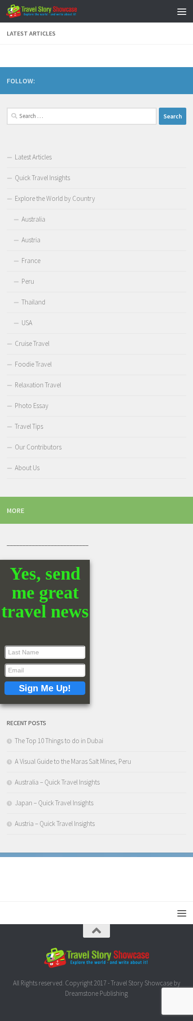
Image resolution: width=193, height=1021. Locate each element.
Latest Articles (33, 157)
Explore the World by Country (55, 198)
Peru (28, 281)
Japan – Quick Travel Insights (54, 803)
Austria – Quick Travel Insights (55, 823)
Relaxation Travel (38, 385)
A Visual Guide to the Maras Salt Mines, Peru (73, 761)
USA (27, 322)
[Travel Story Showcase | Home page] (53, 11)
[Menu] (182, 11)
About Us (27, 467)
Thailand (33, 302)
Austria (31, 240)
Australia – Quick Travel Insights (57, 782)
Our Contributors (38, 447)
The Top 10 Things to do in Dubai (59, 740)
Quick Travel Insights (42, 177)
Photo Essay (31, 405)
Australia (33, 219)
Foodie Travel (33, 364)
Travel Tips (29, 426)
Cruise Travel (32, 343)
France (31, 260)
